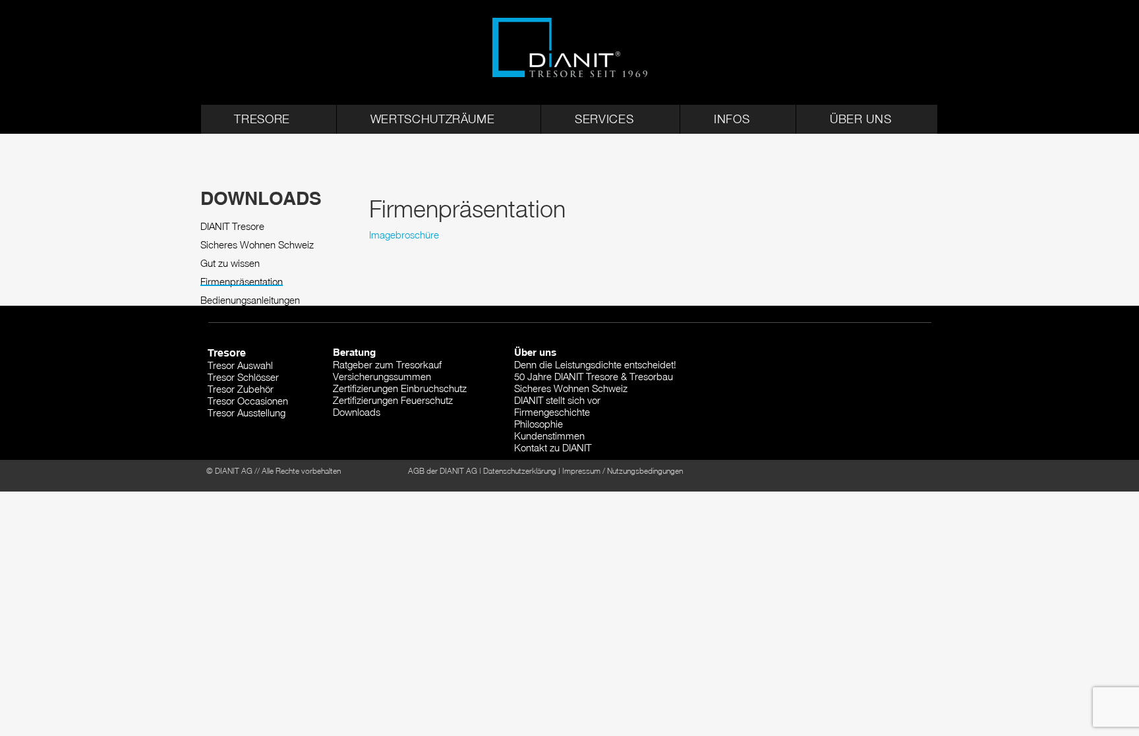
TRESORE (262, 119)
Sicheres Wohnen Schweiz (257, 244)
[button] (269, 119)
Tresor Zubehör (241, 389)
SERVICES (604, 119)
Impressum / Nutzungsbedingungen (622, 471)
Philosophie (538, 424)
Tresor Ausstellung (246, 412)
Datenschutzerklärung (519, 471)
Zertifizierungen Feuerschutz (393, 400)
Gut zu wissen (230, 263)
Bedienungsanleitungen (250, 300)
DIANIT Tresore (232, 226)
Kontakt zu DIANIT (552, 447)
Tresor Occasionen (248, 401)
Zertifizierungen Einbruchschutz (400, 388)
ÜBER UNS (860, 119)
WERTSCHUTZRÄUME (432, 119)
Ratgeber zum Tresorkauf (387, 364)
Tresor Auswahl (240, 365)
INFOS (731, 119)
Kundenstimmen (549, 435)
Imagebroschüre (404, 235)
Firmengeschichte (552, 412)
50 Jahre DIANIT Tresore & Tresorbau (593, 376)
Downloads (356, 412)
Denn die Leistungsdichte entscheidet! (595, 364)
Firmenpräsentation (241, 281)
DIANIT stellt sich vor (557, 400)
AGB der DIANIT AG (442, 471)
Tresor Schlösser (243, 377)
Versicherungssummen (382, 376)
